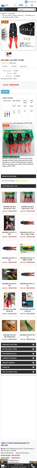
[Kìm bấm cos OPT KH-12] (27, 325)
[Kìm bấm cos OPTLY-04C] (9, 274)
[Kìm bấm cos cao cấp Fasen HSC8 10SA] (9, 325)
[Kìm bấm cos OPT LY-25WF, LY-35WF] (27, 248)
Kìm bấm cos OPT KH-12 (27, 336)
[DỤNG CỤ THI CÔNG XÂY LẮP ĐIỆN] (4, 462)
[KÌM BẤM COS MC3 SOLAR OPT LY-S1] (27, 197)
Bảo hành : (9, 76)
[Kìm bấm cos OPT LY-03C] (18, 35)
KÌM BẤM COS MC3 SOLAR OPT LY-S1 (27, 207)
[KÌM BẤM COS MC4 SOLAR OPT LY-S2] (9, 197)
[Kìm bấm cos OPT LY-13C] (9, 248)
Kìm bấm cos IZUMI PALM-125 (9, 310)
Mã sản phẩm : (7, 70)
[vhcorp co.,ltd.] (18, 7)
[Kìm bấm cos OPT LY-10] (27, 274)
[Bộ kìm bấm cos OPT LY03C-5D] (27, 299)
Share (5, 66)
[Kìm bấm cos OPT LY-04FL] (9, 222)
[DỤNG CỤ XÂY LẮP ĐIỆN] (33, 463)
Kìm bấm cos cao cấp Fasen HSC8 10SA (9, 337)
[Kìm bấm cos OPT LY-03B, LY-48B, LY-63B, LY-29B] (27, 222)
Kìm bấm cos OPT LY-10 (27, 284)
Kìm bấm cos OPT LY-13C (9, 259)
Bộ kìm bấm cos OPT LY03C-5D (27, 310)
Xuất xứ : (9, 73)
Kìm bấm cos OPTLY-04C (9, 284)
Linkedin (24, 66)
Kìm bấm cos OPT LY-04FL (9, 233)
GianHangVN (22, 467)
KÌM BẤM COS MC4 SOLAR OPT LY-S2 (9, 207)
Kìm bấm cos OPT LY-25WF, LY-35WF (27, 259)
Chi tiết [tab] (5, 92)
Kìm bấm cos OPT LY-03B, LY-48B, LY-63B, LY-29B (27, 234)
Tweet (14, 66)
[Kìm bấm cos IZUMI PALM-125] (9, 299)
